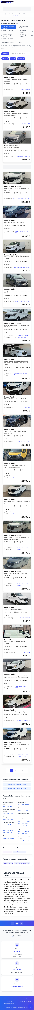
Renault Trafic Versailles (23, 804)
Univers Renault (7, 852)
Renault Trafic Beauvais (8, 838)
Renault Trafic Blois (7, 824)
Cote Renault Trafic (8, 863)
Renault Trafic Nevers (8, 813)
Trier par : (13, 53)
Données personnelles (25, 1001)
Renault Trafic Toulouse (23, 826)
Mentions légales (25, 999)
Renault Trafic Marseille (23, 841)
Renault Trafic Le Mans (23, 831)
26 (22, 770)
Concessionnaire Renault (19, 852)
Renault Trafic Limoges (23, 815)
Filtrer (6, 53)
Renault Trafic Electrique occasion (17, 784)
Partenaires (9, 1001)
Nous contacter (9, 999)
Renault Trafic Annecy (8, 806)
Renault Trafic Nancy (8, 832)
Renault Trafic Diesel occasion (17, 788)
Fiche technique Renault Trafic (22, 863)
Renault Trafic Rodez (23, 823)
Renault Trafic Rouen (23, 810)
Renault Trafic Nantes (23, 833)
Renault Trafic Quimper (8, 819)
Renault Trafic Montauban (24, 821)
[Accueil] (5, 14)
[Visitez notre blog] (12, 923)
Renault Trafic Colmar (8, 830)
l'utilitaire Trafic (22, 903)
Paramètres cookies (9, 1003)
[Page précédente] (8, 770)
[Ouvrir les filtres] (30, 1006)
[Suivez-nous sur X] (21, 923)
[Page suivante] (25, 770)
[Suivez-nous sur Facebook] (17, 923)
